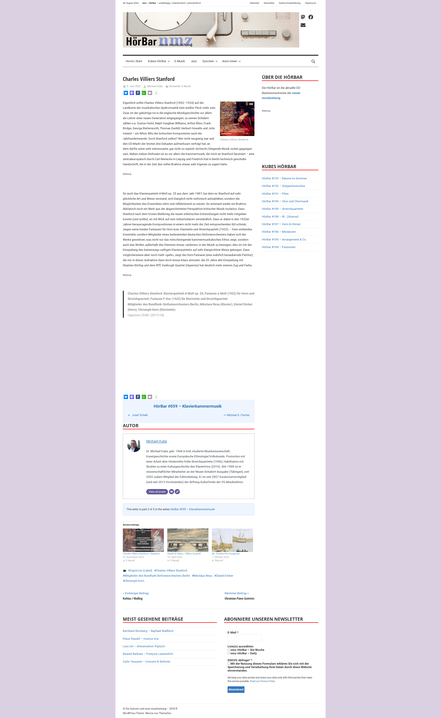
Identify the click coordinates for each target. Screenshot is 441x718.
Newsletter (269, 3)
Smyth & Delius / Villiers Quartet (184, 553)
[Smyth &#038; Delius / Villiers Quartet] (187, 540)
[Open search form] (313, 61)
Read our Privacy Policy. (262, 681)
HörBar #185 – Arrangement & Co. (284, 239)
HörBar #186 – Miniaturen (279, 231)
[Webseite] (177, 491)
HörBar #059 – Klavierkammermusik (192, 509)
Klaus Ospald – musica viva (140, 638)
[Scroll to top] (434, 711)
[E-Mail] (171, 491)
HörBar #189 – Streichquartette (282, 209)
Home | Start (134, 61)
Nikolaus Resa (203, 575)
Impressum (310, 3)
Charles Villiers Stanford (171, 570)
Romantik (174, 86)
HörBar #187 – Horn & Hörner (281, 224)
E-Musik (180, 61)
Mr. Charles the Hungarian (226, 553)
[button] (126, 93)
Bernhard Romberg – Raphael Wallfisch (148, 631)
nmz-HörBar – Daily (243, 653)
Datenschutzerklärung (289, 3)
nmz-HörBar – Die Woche (247, 650)
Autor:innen (229, 61)
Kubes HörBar (157, 61)
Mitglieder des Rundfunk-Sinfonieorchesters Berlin (157, 575)
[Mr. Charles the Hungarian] (232, 540)
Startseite (254, 3)
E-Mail (233, 632)
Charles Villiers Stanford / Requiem (141, 553)
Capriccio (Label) (141, 570)
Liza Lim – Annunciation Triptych (144, 646)
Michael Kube (155, 86)
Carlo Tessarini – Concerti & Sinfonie (146, 661)
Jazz (194, 61)
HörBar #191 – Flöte (275, 193)
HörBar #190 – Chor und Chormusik (285, 201)
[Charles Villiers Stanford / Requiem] (143, 540)
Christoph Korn (134, 581)
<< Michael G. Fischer (236, 415)
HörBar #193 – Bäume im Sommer (284, 178)
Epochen (208, 61)
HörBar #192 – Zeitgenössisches (283, 186)
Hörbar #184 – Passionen (278, 247)
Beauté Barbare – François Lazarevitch (148, 654)
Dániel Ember (224, 575)
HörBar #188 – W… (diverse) (280, 216)
